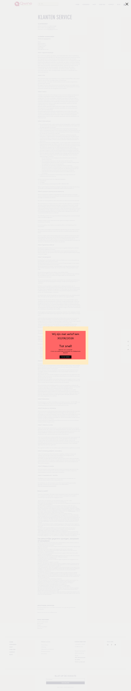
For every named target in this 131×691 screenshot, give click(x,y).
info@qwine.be (76, 351)
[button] (127, 4)
